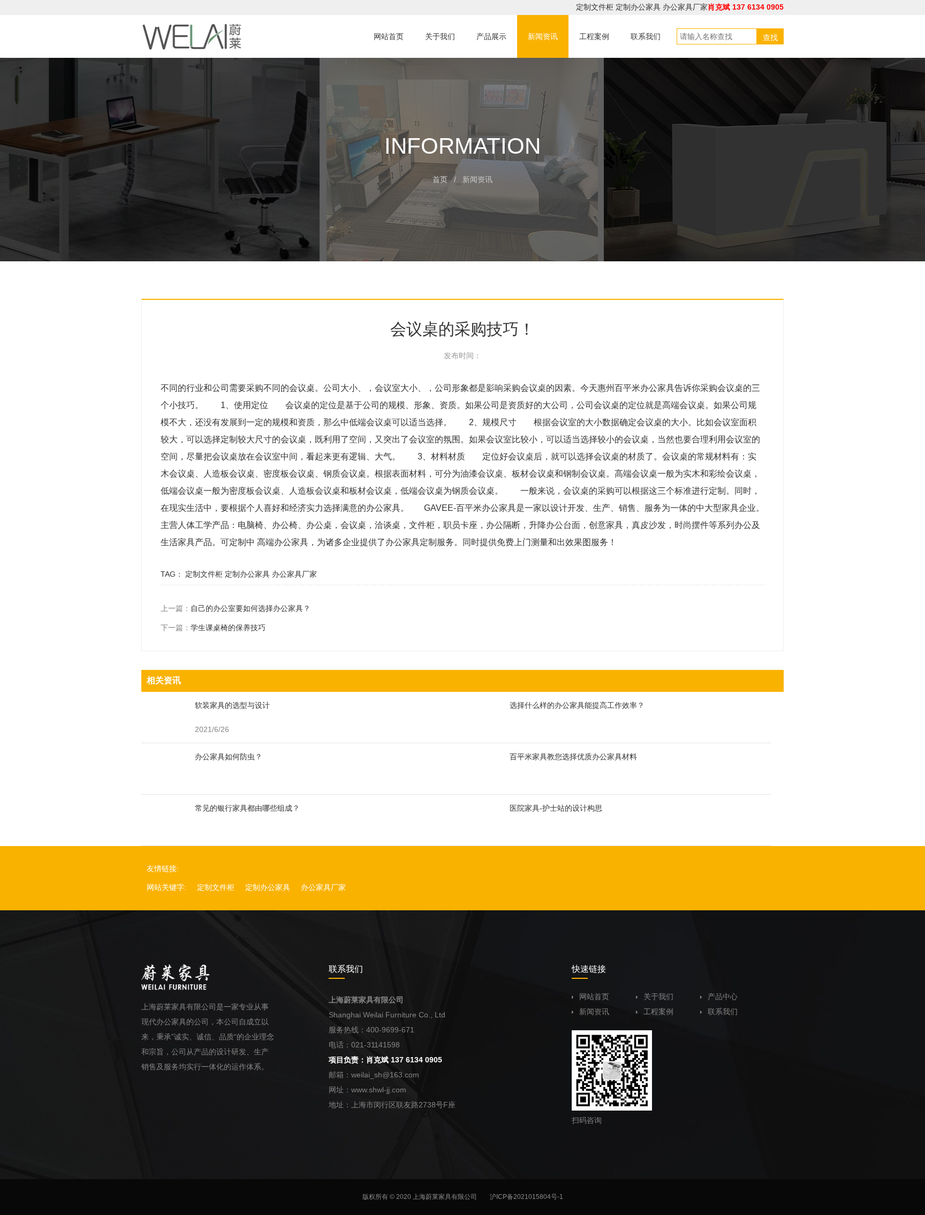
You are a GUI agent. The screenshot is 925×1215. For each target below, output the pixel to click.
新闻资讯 (594, 1011)
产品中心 (723, 996)
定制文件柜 (594, 7)
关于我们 (658, 996)
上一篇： (235, 608)
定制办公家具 (638, 7)
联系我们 (723, 1011)
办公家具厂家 (685, 7)
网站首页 (594, 996)
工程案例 (658, 1011)
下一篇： (213, 627)
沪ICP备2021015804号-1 (526, 1197)
